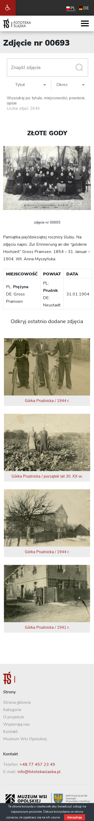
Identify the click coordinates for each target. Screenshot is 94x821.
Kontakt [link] (10, 731)
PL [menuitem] (72, 8)
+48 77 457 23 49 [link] (37, 764)
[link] (8, 8)
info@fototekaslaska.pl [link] (39, 772)
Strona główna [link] (17, 702)
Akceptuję (74, 817)
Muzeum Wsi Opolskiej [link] (25, 739)
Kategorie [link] (12, 710)
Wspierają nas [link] (16, 724)
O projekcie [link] (13, 717)
